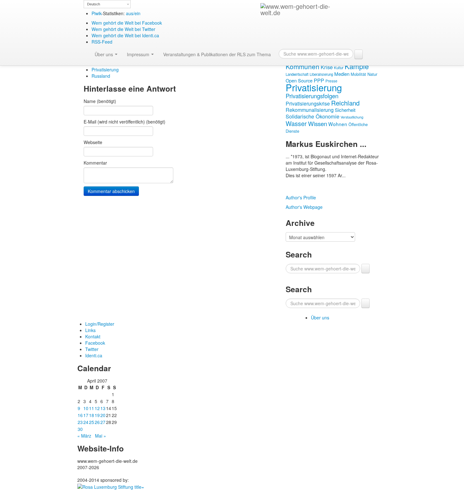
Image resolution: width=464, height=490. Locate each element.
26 (97, 422)
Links (90, 330)
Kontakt (92, 336)
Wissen (317, 123)
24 (85, 422)
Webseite (93, 142)
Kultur (338, 67)
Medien (341, 73)
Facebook (95, 343)
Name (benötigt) (100, 101)
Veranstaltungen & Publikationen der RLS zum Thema (217, 54)
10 (85, 408)
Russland (101, 76)
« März (84, 436)
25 (91, 422)
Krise (327, 67)
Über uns (104, 54)
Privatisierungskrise (308, 103)
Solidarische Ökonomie (312, 116)
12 (97, 408)
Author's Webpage (304, 207)
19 (97, 415)
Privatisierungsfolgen (312, 96)
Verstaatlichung (352, 117)
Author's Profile (301, 197)
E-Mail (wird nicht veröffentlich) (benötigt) (124, 121)
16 (80, 415)
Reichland (345, 102)
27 (102, 422)
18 (91, 415)
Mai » (100, 436)
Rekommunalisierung (310, 109)
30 (80, 429)
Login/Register (99, 324)
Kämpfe (357, 66)
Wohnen (337, 123)
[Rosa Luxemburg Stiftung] (110, 486)
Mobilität (358, 74)
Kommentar (95, 163)
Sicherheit (345, 109)
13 (102, 408)
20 (102, 415)
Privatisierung (105, 69)
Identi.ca (93, 355)
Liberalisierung (321, 74)
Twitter (91, 349)
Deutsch (93, 4)
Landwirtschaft (297, 74)
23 (80, 422)
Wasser (296, 123)
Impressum (139, 54)
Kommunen (302, 66)
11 (91, 408)
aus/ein (133, 13)
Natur (372, 74)
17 (85, 415)
